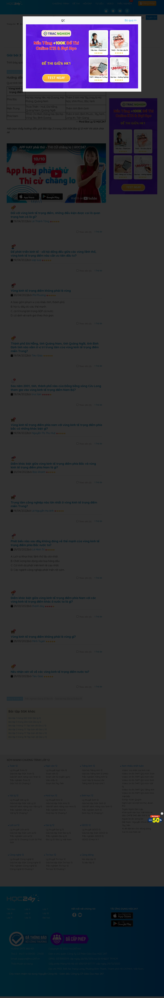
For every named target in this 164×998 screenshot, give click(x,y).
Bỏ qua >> (130, 20)
